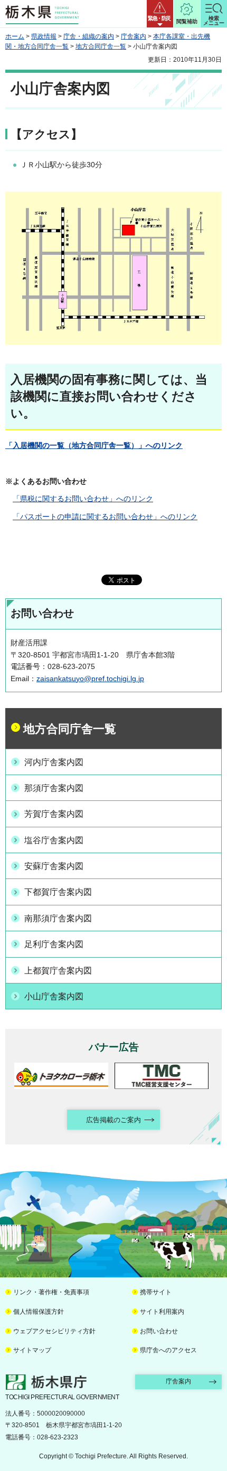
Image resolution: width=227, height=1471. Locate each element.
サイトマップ (32, 1350)
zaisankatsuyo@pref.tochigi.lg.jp (90, 678)
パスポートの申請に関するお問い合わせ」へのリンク (105, 516)
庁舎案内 (133, 36)
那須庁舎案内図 (53, 788)
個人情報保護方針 (38, 1311)
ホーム (14, 36)
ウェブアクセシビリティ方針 (54, 1331)
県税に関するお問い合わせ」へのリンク (83, 498)
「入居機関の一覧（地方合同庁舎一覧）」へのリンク (94, 445)
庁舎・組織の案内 (88, 36)
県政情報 (43, 36)
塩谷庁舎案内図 (53, 840)
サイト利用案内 (162, 1311)
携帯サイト (156, 1292)
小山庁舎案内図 (53, 996)
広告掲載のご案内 (113, 1120)
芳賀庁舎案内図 (53, 813)
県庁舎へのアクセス (168, 1350)
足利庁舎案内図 (53, 944)
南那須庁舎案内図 (58, 918)
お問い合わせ (159, 1331)
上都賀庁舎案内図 (58, 970)
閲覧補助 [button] (186, 21)
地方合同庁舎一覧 (100, 46)
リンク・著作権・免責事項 (51, 1292)
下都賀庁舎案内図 (58, 891)
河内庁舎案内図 (53, 762)
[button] (160, 13)
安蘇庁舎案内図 (53, 866)
